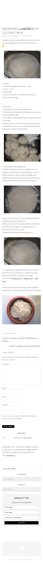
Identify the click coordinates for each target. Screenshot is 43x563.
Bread (11, 333)
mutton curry (28, 278)
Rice (14, 333)
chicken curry (17, 278)
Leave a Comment (27, 36)
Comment (5, 364)
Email (4, 397)
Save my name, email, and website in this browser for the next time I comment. (19, 417)
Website (5, 405)
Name (4, 388)
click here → (10, 455)
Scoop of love (21, 11)
